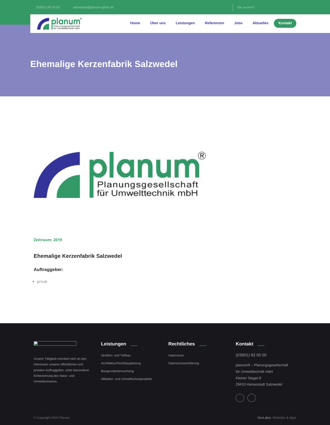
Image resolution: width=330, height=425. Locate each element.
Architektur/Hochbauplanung (121, 363)
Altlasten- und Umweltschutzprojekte (126, 379)
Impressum (176, 355)
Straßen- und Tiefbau (116, 355)
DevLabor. (264, 417)
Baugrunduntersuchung (117, 371)
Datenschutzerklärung (183, 363)
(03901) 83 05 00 (251, 355)
